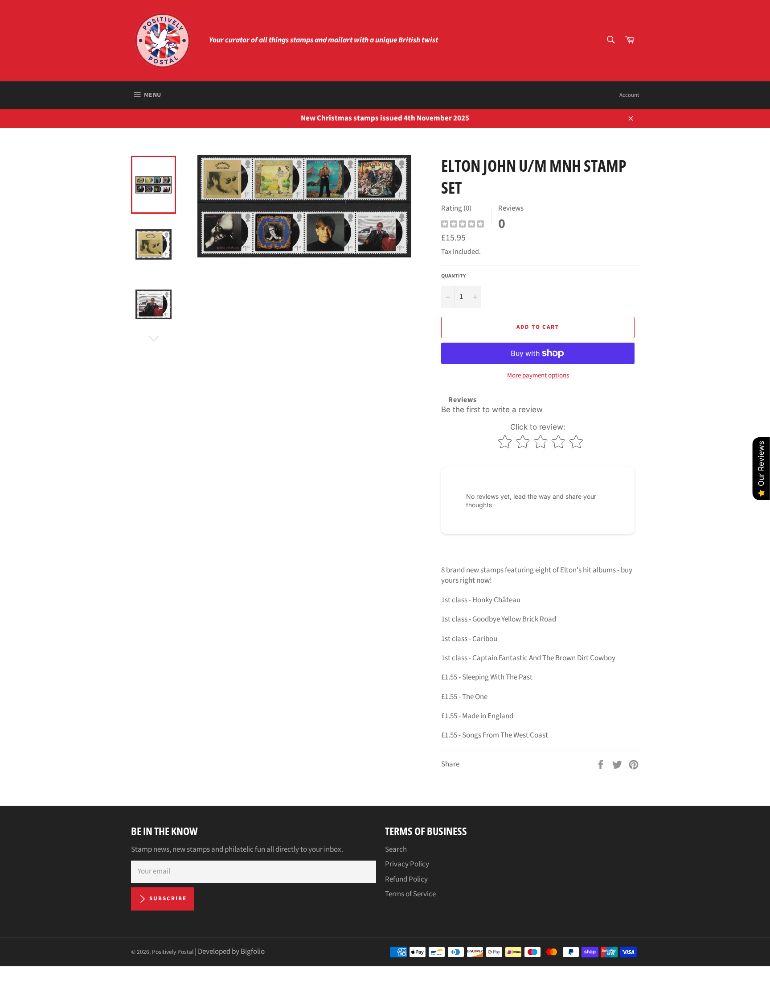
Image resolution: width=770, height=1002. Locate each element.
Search (396, 849)
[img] (462, 225)
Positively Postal (172, 952)
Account (629, 95)
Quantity (453, 276)
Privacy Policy (407, 864)
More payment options (538, 375)
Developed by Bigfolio (231, 951)
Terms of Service (410, 894)
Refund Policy (406, 879)
